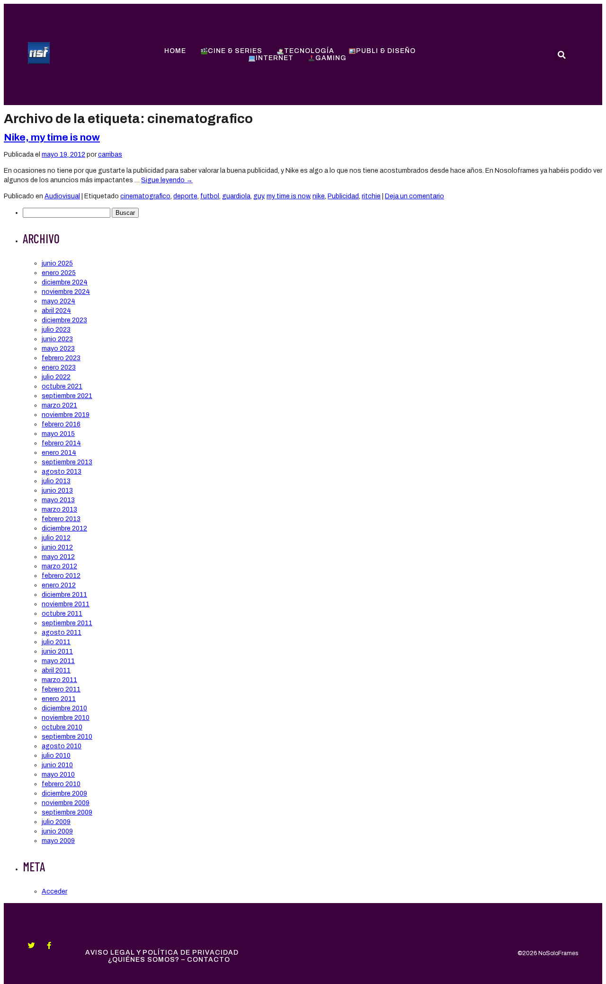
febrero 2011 (61, 689)
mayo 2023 (58, 348)
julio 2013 (56, 481)
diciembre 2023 (64, 320)
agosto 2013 (61, 471)
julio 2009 (56, 821)
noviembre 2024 (66, 291)
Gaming (331, 58)
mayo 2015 (58, 433)
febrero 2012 (61, 575)
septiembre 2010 (67, 736)
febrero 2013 (61, 519)
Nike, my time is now (52, 137)
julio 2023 (56, 329)
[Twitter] (31, 945)
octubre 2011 (62, 613)
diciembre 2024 (65, 282)
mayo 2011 (58, 661)
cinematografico (145, 196)
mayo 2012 (58, 556)
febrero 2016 (61, 424)
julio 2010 (56, 755)
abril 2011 (56, 670)
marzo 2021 (59, 405)
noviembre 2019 (65, 414)
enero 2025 (59, 272)
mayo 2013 (58, 500)
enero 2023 (59, 367)
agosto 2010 (61, 746)
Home (175, 50)
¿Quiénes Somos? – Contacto (169, 959)
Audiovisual (62, 196)
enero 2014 (59, 452)
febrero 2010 (61, 784)
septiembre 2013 (67, 462)
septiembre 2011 (67, 623)
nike (318, 196)
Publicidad (343, 196)
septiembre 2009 (67, 812)
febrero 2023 (61, 358)
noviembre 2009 (65, 803)
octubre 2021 (62, 386)
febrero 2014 (61, 443)
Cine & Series (235, 50)
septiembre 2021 (67, 395)
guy (258, 196)
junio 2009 (57, 831)
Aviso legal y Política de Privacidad (162, 952)
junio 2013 (57, 490)
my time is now (288, 196)
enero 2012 (59, 585)
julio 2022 (56, 377)
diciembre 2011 (64, 594)
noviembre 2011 (65, 604)
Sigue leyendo (167, 180)
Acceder (54, 891)
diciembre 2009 (64, 793)
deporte (185, 196)
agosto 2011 (61, 632)
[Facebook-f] (49, 945)
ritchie (371, 196)
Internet (275, 58)
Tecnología (309, 50)
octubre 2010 (62, 727)
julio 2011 (56, 642)
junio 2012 (57, 547)
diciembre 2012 (64, 528)
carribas (110, 154)
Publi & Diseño (386, 50)
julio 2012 (56, 537)
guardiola (236, 196)
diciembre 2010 (64, 708)
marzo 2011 (59, 679)
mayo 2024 (58, 301)
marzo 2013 (59, 509)
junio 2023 (57, 339)
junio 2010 (57, 765)
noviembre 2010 (65, 717)
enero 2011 (59, 698)
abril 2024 (56, 310)
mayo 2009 (58, 840)
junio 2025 (57, 263)
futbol (209, 196)
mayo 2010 (58, 774)
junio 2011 (57, 651)
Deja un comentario (414, 196)
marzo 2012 (59, 566)
